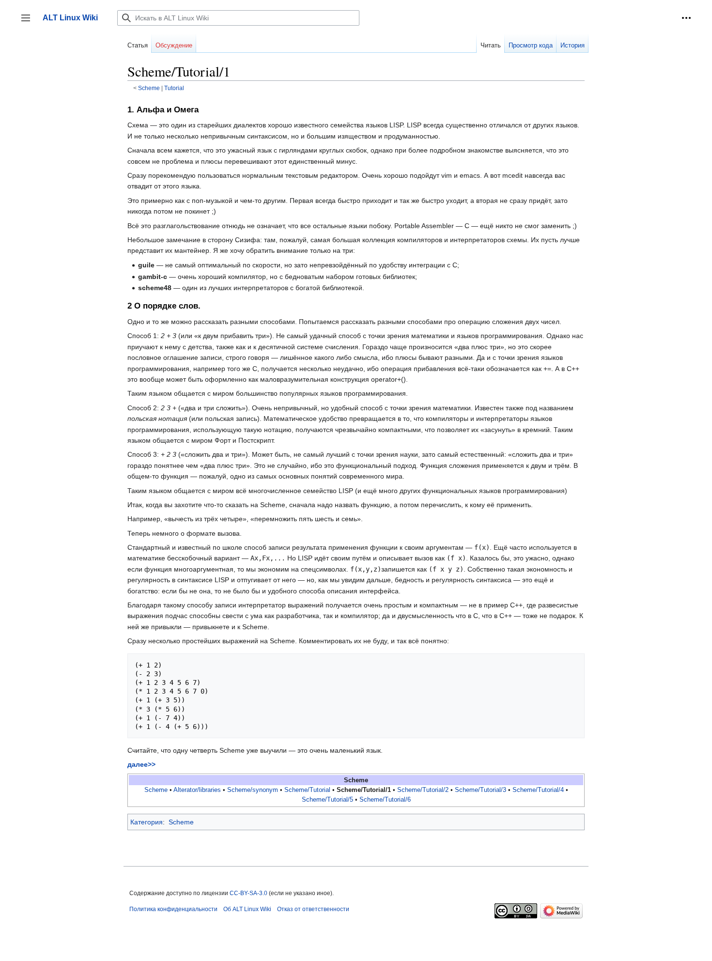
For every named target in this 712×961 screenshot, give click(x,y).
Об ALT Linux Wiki (247, 909)
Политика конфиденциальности (173, 909)
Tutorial (174, 88)
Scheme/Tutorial (307, 790)
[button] (686, 18)
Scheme (149, 88)
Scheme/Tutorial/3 (480, 790)
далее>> (141, 764)
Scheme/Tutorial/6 (385, 799)
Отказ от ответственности (313, 909)
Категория (146, 822)
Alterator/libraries (197, 790)
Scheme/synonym (252, 790)
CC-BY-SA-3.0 (248, 893)
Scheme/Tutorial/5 (327, 799)
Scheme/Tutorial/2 (423, 790)
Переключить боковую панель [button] (29, 22)
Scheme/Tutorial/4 (538, 790)
